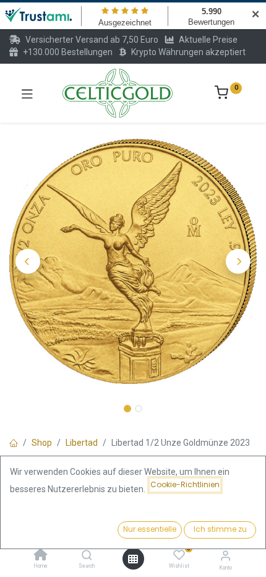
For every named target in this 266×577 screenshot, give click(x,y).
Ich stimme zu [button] (220, 529)
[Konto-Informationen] (225, 556)
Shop (42, 443)
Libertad (82, 443)
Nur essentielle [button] (149, 529)
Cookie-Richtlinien (185, 484)
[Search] (87, 556)
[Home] (41, 556)
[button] (27, 261)
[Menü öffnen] (133, 559)
